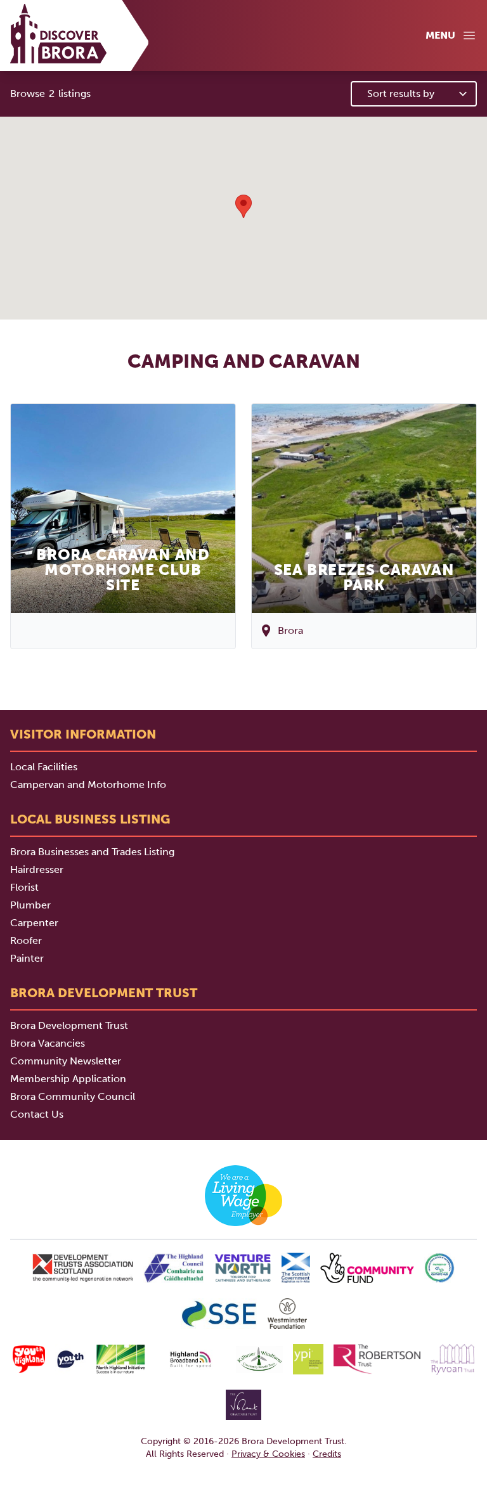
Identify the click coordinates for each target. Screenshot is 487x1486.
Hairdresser (36, 869)
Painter (27, 958)
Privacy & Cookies (268, 1454)
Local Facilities (43, 767)
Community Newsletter (65, 1061)
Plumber (30, 905)
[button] (243, 206)
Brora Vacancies (47, 1043)
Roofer (26, 940)
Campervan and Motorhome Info (88, 785)
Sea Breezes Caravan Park (364, 577)
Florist (24, 887)
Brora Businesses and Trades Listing (92, 852)
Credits (327, 1454)
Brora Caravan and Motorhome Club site (122, 569)
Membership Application (68, 1079)
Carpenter (34, 923)
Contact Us (36, 1114)
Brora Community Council (72, 1096)
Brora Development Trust (69, 1025)
